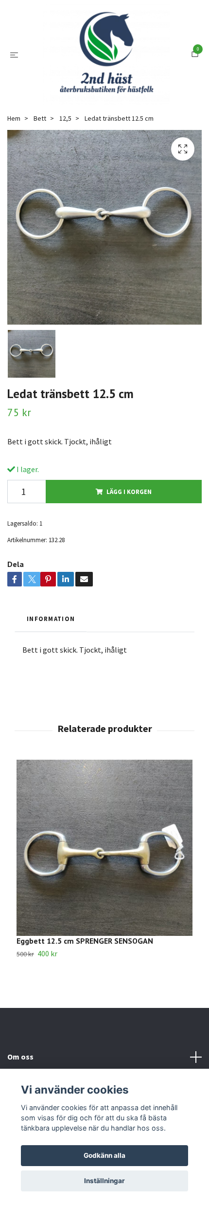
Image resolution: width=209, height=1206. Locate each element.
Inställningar (104, 1181)
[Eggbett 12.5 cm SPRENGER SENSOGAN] (104, 863)
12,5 (65, 133)
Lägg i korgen (129, 507)
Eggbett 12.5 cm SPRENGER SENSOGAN (85, 956)
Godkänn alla (104, 1155)
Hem (13, 133)
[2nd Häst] (106, 62)
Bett (40, 133)
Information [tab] (51, 634)
